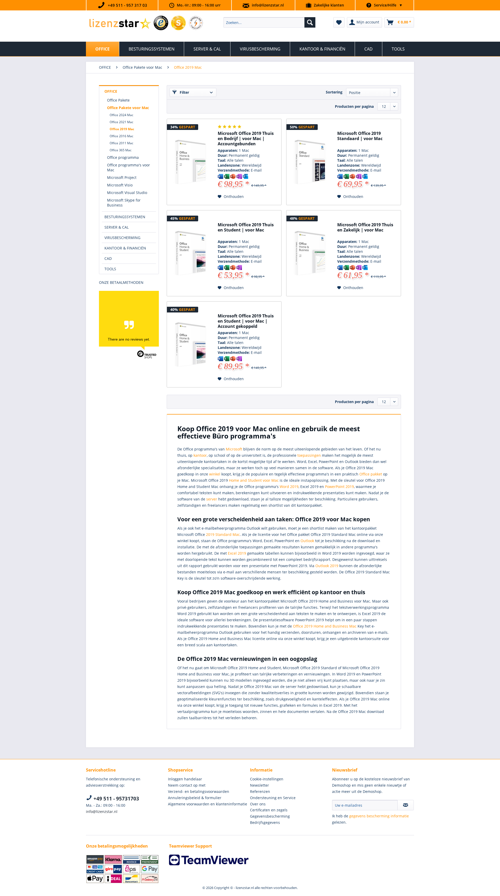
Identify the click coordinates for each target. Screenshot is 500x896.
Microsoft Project (121, 177)
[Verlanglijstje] (339, 22)
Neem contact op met (186, 785)
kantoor (200, 455)
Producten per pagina (354, 106)
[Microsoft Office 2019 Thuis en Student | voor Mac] (190, 253)
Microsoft (234, 449)
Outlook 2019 (326, 565)
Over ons (258, 803)
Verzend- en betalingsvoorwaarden (198, 791)
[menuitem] (269, 22)
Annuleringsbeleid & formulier (194, 797)
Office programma (123, 157)
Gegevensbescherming (270, 816)
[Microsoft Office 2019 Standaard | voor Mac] (310, 162)
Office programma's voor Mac (128, 167)
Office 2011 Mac (121, 143)
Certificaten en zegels (269, 809)
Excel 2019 (237, 553)
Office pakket (370, 474)
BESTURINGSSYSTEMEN (124, 216)
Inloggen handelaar (185, 778)
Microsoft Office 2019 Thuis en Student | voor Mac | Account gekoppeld (246, 321)
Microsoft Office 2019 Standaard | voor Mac (360, 136)
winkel (214, 474)
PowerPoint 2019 (339, 486)
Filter (184, 92)
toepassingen (309, 455)
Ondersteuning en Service (273, 797)
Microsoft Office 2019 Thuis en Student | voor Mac (246, 227)
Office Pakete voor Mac (128, 107)
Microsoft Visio (120, 185)
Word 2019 (289, 486)
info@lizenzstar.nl (268, 5)
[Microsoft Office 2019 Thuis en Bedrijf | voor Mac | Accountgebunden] (190, 162)
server (211, 499)
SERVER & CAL (116, 227)
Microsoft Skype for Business (124, 203)
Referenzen (260, 791)
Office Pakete (118, 100)
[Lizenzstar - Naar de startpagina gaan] (120, 23)
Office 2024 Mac (121, 115)
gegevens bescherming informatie (379, 815)
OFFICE (110, 91)
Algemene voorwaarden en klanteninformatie (207, 803)
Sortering (334, 92)
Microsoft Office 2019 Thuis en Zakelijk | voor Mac (365, 227)
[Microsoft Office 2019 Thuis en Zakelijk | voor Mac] (310, 253)
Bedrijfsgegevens (265, 822)
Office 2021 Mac (121, 122)
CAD (108, 258)
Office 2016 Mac (121, 136)
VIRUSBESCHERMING (122, 237)
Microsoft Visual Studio (127, 192)
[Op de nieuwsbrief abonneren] (405, 805)
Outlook (307, 540)
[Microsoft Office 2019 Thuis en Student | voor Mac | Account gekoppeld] (190, 344)
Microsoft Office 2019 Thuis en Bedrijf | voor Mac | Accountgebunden (246, 139)
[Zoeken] (309, 22)
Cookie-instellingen (266, 778)
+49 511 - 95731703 (115, 798)
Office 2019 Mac (122, 129)
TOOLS (110, 268)
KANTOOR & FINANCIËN (125, 248)
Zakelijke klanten (329, 5)
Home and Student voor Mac (254, 480)
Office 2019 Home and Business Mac (325, 626)
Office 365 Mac (121, 150)
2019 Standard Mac (223, 534)
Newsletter (259, 785)
